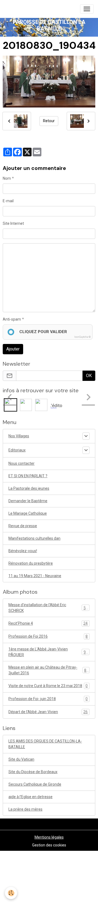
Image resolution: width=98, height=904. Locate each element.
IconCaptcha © (82, 337)
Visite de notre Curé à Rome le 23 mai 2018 (48, 686)
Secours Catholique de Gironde (34, 784)
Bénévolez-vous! (22, 551)
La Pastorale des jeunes (28, 488)
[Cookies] (11, 893)
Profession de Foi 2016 (48, 636)
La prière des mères (25, 809)
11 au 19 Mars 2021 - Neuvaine (34, 576)
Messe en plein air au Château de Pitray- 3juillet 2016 (48, 670)
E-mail (8, 201)
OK (89, 375)
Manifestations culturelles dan (34, 538)
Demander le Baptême (27, 501)
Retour (49, 121)
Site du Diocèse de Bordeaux (32, 772)
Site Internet (13, 223)
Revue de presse (22, 526)
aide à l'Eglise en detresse (30, 797)
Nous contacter (21, 463)
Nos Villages (18, 436)
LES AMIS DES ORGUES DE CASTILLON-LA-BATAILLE (45, 744)
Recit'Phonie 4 (48, 623)
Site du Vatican (21, 759)
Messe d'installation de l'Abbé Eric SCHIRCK (48, 608)
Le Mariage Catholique (27, 513)
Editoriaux (17, 450)
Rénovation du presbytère (30, 563)
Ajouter (13, 349)
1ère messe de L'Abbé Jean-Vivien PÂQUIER (48, 652)
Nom (7, 178)
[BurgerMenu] (87, 9)
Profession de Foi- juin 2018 (48, 699)
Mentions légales (49, 837)
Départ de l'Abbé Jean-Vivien (48, 712)
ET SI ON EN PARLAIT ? (27, 476)
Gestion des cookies (49, 845)
